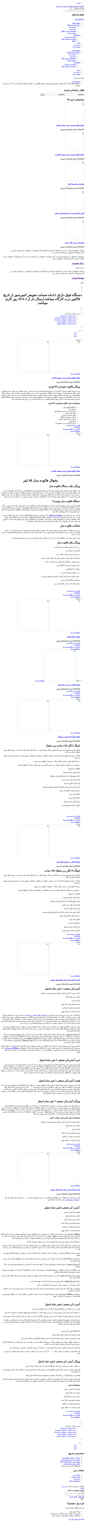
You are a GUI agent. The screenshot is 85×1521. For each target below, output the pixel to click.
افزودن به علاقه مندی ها (71, 429)
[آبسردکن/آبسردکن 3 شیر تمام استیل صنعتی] (75, 209)
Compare (77, 427)
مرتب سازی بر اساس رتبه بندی (65, 319)
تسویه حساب (71, 33)
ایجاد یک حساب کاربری (76, 1519)
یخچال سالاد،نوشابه (73, 637)
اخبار (78, 43)
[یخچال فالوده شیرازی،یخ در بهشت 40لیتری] (75, 150)
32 (75, 334)
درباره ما (77, 45)
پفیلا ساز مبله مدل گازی (76, 184)
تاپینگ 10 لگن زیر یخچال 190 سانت (68, 862)
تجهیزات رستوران (70, 37)
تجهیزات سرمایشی (71, 1199)
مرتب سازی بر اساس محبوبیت (65, 317)
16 (75, 332)
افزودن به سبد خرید (73, 425)
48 (75, 336)
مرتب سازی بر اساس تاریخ (66, 321)
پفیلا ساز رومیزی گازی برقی (74, 243)
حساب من (72, 27)
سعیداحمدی (78, 277)
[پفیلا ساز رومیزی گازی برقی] (75, 238)
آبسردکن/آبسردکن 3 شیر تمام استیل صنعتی (69, 213)
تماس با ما (76, 47)
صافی (42, 94)
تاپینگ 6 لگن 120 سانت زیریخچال (69, 737)
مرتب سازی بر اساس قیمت (66, 323)
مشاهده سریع (75, 374)
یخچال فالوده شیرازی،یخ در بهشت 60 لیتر (70, 125)
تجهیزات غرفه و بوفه (69, 39)
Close (82, 1488)
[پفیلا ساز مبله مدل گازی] (75, 180)
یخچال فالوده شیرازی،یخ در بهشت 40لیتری (69, 154)
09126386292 (79, 19)
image (74, 41)
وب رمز (64, 1486)
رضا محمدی (78, 263)
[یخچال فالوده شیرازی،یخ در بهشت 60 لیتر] (75, 121)
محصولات (76, 35)
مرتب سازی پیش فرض (68, 315)
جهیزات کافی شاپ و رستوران (35, 1015)
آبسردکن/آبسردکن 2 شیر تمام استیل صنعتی (65, 1190)
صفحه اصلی (76, 23)
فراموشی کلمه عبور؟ (76, 1496)
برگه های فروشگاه (73, 25)
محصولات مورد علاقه (68, 31)
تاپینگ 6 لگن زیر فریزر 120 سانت (69, 685)
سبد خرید (73, 29)
